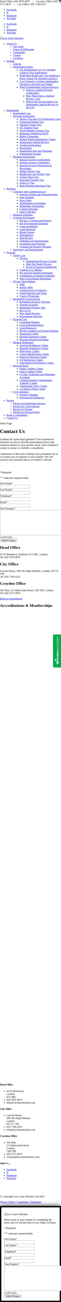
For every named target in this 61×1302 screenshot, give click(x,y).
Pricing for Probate (22, 409)
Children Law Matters (31, 270)
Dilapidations (26, 235)
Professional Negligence (32, 397)
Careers (17, 55)
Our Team (18, 46)
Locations (18, 58)
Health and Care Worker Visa (35, 174)
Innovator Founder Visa (32, 180)
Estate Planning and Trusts (33, 293)
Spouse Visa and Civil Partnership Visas (40, 119)
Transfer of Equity (29, 304)
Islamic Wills (26, 287)
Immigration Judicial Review (34, 142)
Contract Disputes (29, 209)
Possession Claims (29, 333)
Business (11, 188)
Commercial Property (24, 217)
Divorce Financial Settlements (41, 267)
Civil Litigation (21, 391)
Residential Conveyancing (26, 299)
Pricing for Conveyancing (26, 406)
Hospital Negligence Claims (34, 348)
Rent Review (26, 238)
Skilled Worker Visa (30, 171)
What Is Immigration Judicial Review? (39, 87)
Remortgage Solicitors (31, 316)
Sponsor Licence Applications (35, 159)
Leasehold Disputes (30, 322)
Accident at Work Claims (32, 389)
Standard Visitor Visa (30, 124)
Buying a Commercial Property (36, 220)
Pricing (10, 400)
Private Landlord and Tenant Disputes (39, 331)
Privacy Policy (8, 1202)
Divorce (24, 258)
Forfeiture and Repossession (34, 241)
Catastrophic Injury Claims (33, 386)
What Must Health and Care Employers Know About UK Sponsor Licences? (40, 77)
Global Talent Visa (29, 177)
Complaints (22, 1202)
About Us (12, 43)
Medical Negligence (23, 342)
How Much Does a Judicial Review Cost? (40, 97)
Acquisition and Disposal (32, 243)
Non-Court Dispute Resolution (35, 278)
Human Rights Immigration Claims (37, 139)
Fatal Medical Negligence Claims (37, 362)
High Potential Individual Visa (35, 185)
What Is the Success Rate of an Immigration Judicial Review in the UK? (42, 104)
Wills (22, 284)
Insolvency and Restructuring (28, 249)
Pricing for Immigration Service (29, 403)
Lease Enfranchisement (31, 325)
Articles (17, 64)
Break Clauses (27, 232)
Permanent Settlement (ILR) (34, 133)
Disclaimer (35, 1202)
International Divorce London (41, 261)
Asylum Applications (30, 145)
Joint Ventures (27, 197)
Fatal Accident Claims (31, 371)
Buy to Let (25, 310)
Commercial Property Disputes (35, 246)
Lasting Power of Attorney (33, 290)
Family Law (19, 255)
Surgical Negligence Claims (34, 345)
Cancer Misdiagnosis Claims (34, 354)
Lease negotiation (29, 226)
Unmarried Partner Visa (32, 122)
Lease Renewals (28, 328)
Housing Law (20, 319)
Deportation (26, 148)
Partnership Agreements (32, 206)
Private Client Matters (24, 281)
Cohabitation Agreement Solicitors (37, 275)
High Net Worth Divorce (39, 264)
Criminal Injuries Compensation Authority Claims (36, 382)
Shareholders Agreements (33, 203)
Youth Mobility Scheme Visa (34, 130)
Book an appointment (11, 598)
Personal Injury (21, 365)
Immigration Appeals (30, 154)
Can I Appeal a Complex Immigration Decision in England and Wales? (39, 83)
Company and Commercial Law (29, 191)
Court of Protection (29, 296)
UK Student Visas (29, 127)
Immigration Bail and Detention (36, 151)
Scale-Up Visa (27, 183)
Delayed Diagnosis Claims (33, 357)
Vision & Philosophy (23, 49)
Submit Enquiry (8, 540)
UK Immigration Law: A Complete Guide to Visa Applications (37, 71)
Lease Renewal (27, 229)
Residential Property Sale (32, 307)
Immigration (13, 110)
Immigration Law (22, 113)
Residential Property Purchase (35, 302)
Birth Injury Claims (29, 351)
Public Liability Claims (31, 368)
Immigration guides (23, 66)
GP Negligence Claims (31, 360)
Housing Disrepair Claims (33, 336)
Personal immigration (24, 116)
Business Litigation (23, 214)
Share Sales (25, 200)
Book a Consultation (17, 415)
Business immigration (24, 156)
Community (19, 52)
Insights (10, 61)
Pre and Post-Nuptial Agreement (36, 272)
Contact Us (12, 418)
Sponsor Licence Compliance (35, 162)
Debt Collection (28, 212)
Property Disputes (29, 394)
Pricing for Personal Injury (26, 412)
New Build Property (30, 313)
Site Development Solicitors (34, 223)
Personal (11, 252)
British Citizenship (29, 136)
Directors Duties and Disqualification (39, 194)
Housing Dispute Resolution (34, 339)
